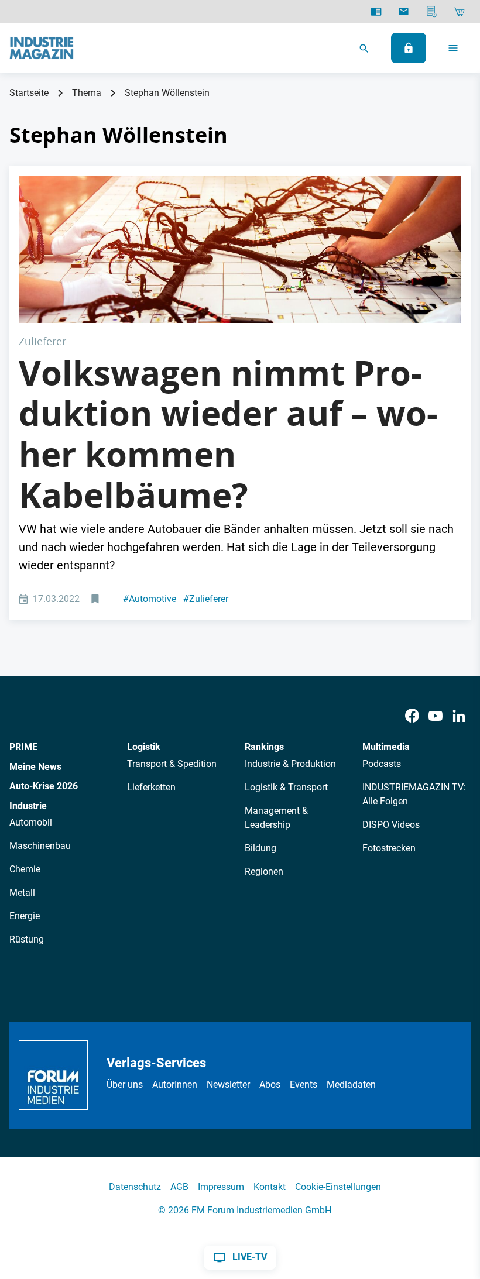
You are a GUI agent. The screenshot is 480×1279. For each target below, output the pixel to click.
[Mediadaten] (431, 11)
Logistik (143, 746)
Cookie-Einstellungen (338, 1186)
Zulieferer (205, 598)
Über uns (125, 1084)
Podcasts (381, 763)
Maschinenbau (40, 845)
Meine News (35, 766)
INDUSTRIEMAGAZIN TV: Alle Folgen (414, 794)
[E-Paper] (376, 11)
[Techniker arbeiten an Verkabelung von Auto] (240, 249)
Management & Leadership (276, 817)
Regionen (264, 871)
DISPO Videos (391, 824)
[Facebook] (412, 716)
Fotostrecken (389, 848)
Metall (22, 892)
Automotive (149, 598)
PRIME (23, 746)
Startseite (29, 92)
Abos (269, 1084)
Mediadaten (351, 1084)
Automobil (30, 822)
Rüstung (26, 939)
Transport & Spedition (172, 763)
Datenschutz (135, 1186)
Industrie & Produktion (290, 763)
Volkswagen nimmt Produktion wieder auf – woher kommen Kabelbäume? (228, 433)
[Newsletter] (403, 11)
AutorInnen (174, 1084)
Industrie (28, 806)
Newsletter (228, 1084)
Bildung (260, 848)
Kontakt (269, 1186)
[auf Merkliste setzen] (96, 599)
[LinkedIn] (459, 716)
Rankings (264, 746)
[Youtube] (435, 716)
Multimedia (386, 746)
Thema (86, 92)
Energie (24, 916)
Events (303, 1084)
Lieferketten (151, 787)
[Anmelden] (408, 48)
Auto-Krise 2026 (43, 786)
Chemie (24, 869)
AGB (179, 1186)
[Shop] (459, 11)
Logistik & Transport (286, 787)
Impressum (221, 1186)
